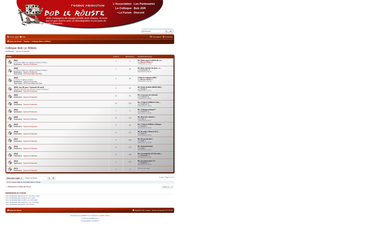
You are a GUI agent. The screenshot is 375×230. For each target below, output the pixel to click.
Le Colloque (123, 8)
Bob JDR (140, 8)
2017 (16, 139)
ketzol (142, 133)
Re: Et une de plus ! (145, 139)
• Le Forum (124, 12)
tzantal (142, 126)
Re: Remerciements (145, 146)
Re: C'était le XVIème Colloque (149, 124)
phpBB (83, 215)
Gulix (142, 141)
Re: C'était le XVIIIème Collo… (149, 102)
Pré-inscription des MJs (33, 74)
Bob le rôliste (145, 62)
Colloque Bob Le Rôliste (20, 48)
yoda (142, 119)
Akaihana (143, 163)
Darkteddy (144, 70)
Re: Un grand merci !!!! (146, 161)
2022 (16, 102)
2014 (16, 161)
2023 (16, 95)
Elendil (142, 89)
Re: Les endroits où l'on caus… (150, 153)
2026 (16, 68)
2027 (16, 60)
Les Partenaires (144, 3)
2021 (16, 110)
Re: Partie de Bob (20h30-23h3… (150, 87)
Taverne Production (23, 51)
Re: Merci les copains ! (146, 117)
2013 (16, 168)
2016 (16, 146)
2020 (16, 117)
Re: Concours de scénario (148, 95)
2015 (16, 154)
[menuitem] (22, 37)
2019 (16, 124)
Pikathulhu (144, 155)
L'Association (122, 3)
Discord (139, 12)
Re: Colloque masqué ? (147, 109)
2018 (16, 132)
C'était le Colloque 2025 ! (147, 77)
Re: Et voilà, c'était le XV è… (148, 131)
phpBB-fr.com (93, 218)
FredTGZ (143, 97)
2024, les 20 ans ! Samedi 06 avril (29, 87)
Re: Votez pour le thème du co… (150, 60)
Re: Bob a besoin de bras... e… (149, 68)
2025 (16, 78)
